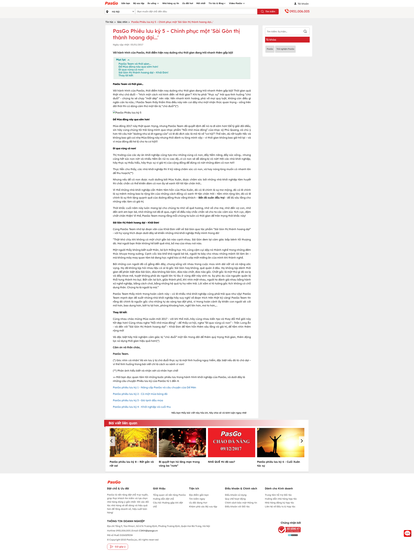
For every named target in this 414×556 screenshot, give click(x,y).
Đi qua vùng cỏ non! (131, 69)
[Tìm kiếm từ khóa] (305, 32)
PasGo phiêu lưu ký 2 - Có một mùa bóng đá (140, 393)
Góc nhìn (122, 21)
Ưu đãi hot (187, 3)
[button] (112, 441)
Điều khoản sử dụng (235, 494)
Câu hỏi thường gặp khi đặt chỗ (168, 504)
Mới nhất (200, 3)
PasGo (270, 49)
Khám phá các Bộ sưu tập (203, 506)
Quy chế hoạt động (235, 498)
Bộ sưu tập (138, 3)
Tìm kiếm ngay (197, 498)
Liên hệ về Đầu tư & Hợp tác (280, 506)
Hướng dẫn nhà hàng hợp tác (281, 498)
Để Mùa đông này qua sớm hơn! (138, 66)
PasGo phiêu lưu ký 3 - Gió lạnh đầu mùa (138, 400)
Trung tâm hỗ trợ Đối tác (278, 494)
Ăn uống (152, 3)
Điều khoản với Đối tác (237, 506)
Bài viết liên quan (123, 423)
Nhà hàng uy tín (170, 3)
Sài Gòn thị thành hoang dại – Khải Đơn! (143, 72)
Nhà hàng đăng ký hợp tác (279, 502)
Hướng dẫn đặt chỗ (163, 498)
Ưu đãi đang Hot (198, 502)
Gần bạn (125, 3)
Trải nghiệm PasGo (285, 49)
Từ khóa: (271, 39)
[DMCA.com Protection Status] (287, 535)
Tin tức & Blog (216, 3)
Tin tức (109, 21)
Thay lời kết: (126, 75)
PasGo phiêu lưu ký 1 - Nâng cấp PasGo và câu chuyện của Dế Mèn (154, 387)
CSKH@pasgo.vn (148, 530)
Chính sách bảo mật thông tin (241, 502)
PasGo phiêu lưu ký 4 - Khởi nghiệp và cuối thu (142, 406)
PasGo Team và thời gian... (135, 63)
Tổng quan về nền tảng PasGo (169, 494)
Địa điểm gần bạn (199, 494)
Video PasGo (236, 3)
